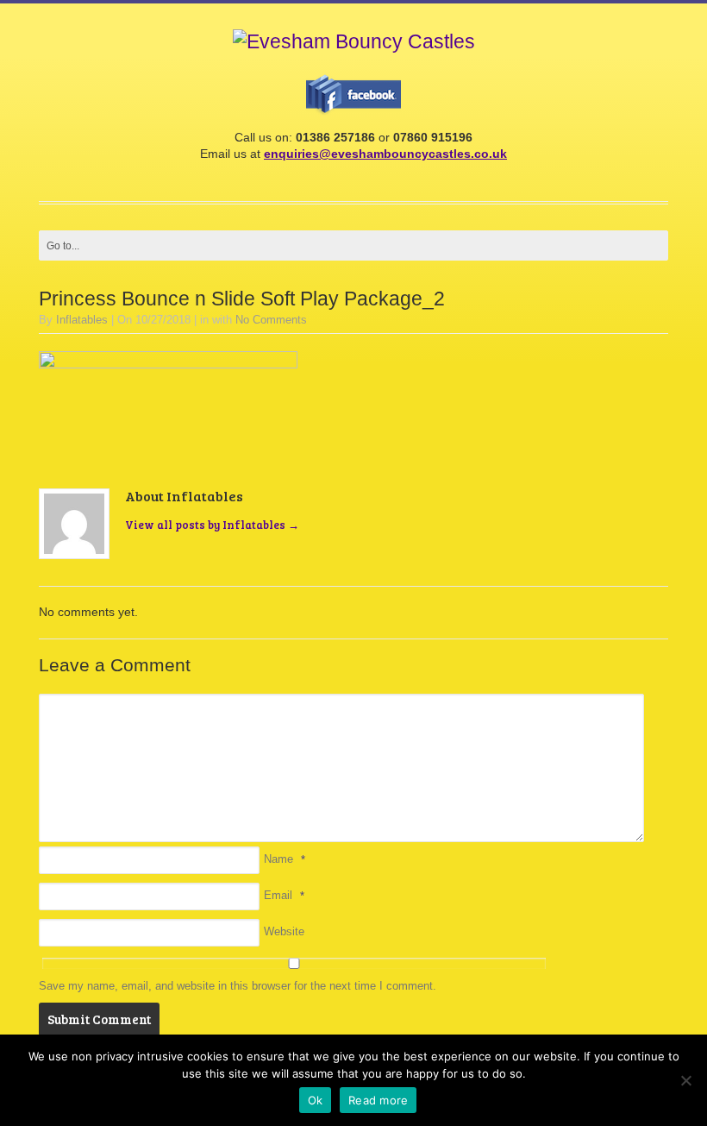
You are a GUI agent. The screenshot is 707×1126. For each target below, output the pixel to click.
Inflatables (82, 319)
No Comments (271, 319)
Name (278, 858)
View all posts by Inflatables (212, 524)
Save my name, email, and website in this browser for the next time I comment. (237, 985)
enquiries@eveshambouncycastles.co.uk (385, 153)
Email (278, 895)
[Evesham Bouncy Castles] (354, 41)
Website (284, 931)
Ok (315, 1100)
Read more (378, 1100)
